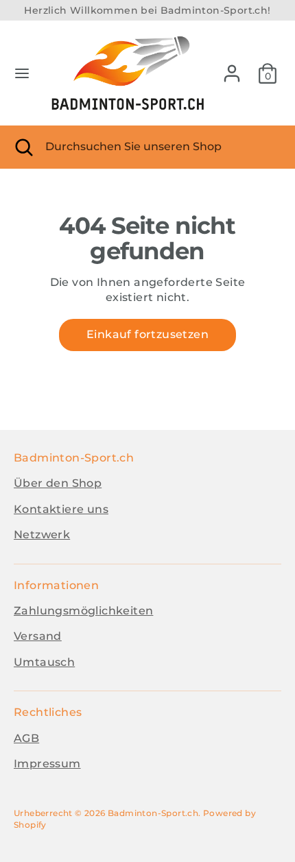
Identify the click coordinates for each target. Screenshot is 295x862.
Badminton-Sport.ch (153, 813)
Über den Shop (58, 483)
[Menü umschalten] (22, 73)
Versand (38, 636)
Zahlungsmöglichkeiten (83, 610)
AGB (26, 738)
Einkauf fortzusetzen (147, 334)
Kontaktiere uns (61, 509)
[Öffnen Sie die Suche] (22, 146)
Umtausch (44, 662)
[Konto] (232, 66)
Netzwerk (42, 534)
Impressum (47, 763)
